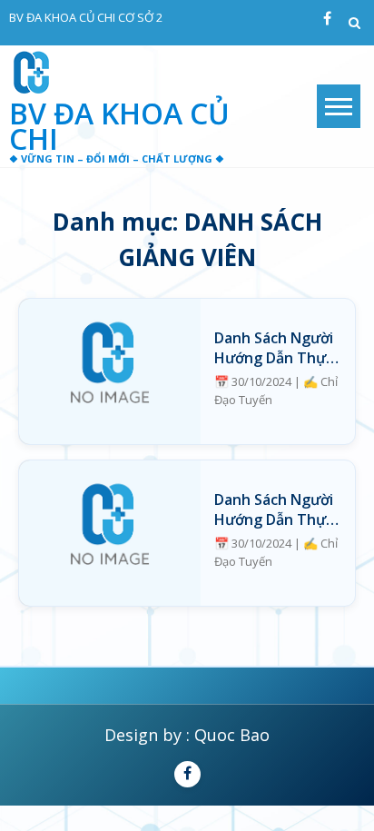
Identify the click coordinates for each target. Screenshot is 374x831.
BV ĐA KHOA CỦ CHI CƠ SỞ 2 (85, 17)
